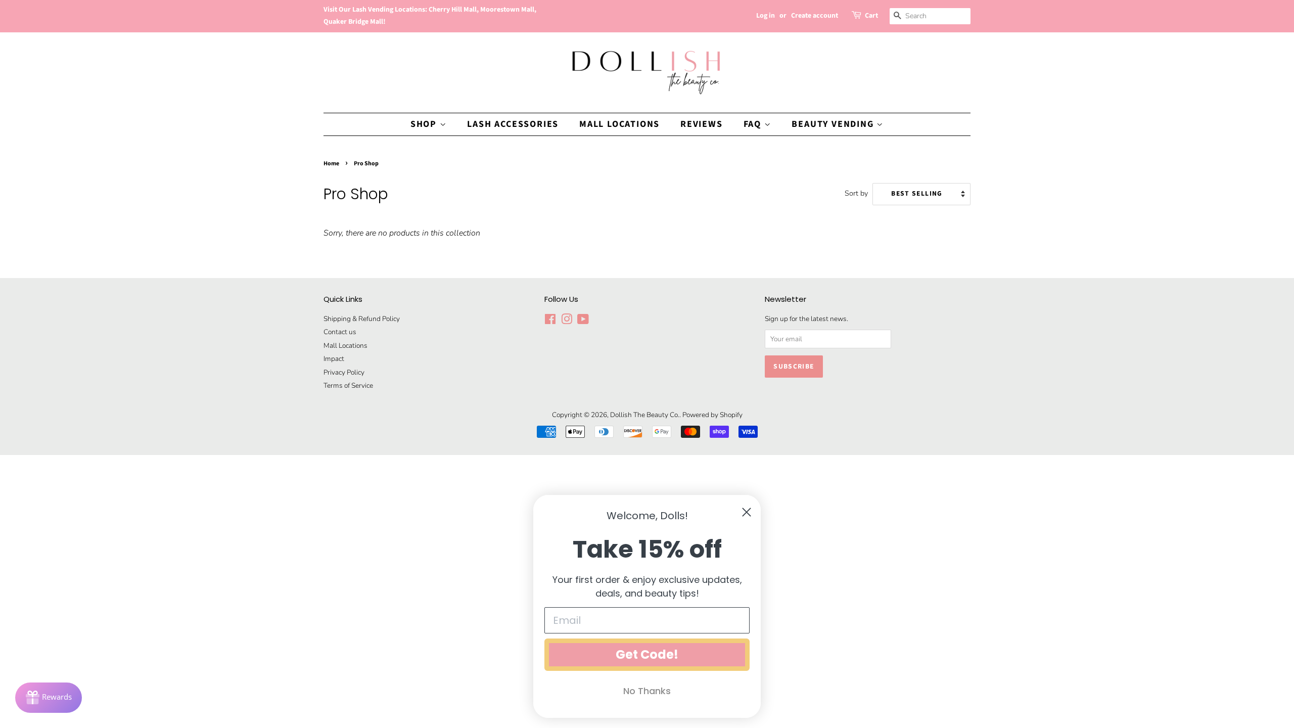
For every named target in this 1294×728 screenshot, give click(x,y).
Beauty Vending (834, 124)
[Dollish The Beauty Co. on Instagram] (566, 321)
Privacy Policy (344, 372)
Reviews (701, 124)
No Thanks (647, 691)
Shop (425, 124)
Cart (871, 16)
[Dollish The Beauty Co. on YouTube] (583, 321)
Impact (334, 358)
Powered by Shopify (712, 415)
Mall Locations (619, 124)
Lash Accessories (513, 124)
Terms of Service (348, 385)
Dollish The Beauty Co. (644, 415)
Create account (814, 16)
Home (331, 163)
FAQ (754, 124)
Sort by (856, 193)
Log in (765, 16)
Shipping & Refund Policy (362, 319)
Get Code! (647, 654)
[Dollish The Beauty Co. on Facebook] (550, 321)
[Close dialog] (746, 512)
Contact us (340, 332)
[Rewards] (48, 697)
